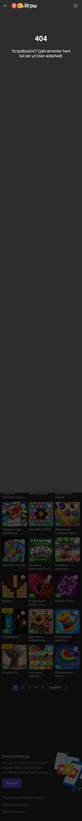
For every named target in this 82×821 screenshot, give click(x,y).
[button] (41, 410)
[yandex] (24, 5)
